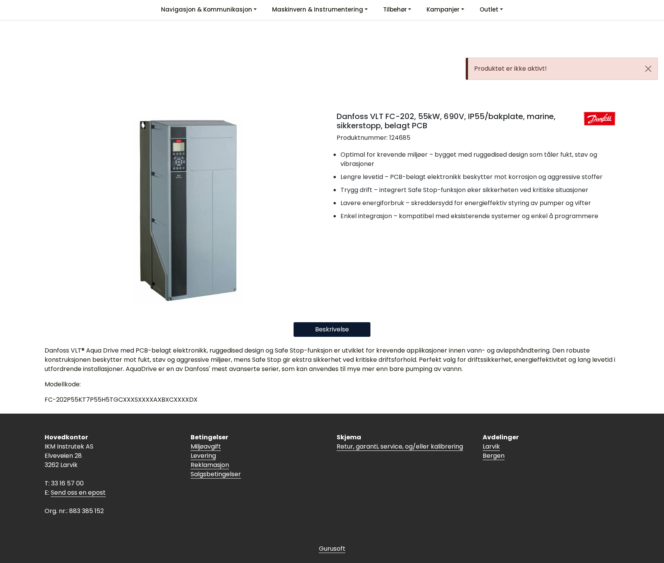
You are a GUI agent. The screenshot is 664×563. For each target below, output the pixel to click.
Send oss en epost (78, 492)
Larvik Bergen (494, 451)
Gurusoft (332, 548)
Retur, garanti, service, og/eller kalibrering (400, 446)
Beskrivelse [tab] (332, 329)
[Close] (648, 68)
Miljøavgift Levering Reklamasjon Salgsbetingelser (216, 460)
